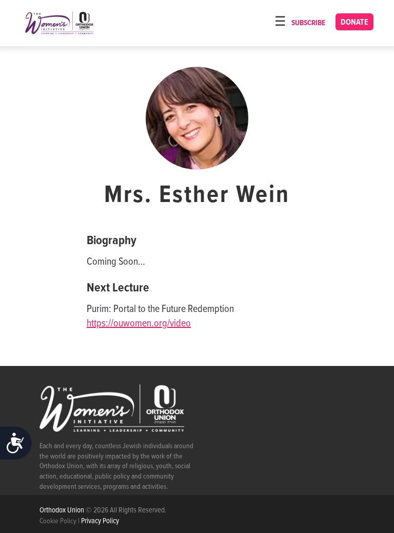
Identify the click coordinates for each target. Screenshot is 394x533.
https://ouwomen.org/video (139, 323)
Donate (354, 22)
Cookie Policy (58, 521)
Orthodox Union (63, 510)
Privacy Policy (100, 521)
